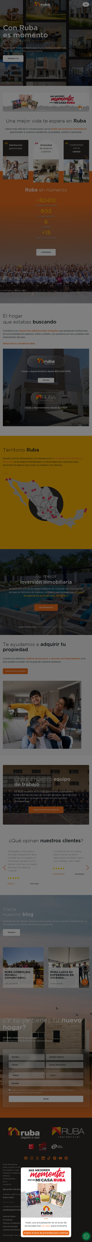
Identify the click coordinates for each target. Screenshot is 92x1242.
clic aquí (45, 1226)
